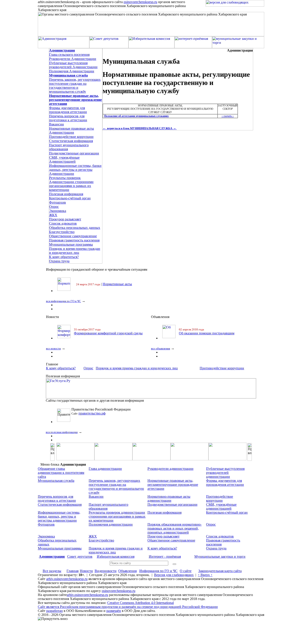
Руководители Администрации (72, 59)
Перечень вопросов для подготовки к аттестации (68, 118)
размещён (113, 611)
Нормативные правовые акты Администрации (71, 130)
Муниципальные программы (71, 244)
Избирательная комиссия (115, 556)
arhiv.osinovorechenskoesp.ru (67, 579)
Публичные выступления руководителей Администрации (73, 65)
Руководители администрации (170, 469)
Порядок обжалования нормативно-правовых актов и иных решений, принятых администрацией (174, 528)
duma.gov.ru (87, 413)
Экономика (57, 211)
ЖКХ (53, 215)
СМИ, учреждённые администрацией (221, 506)
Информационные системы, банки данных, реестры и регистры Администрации (75, 170)
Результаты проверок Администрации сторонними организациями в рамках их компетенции (71, 184)
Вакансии (56, 124)
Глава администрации (105, 469)
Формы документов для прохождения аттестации (68, 110)
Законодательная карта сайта (220, 571)
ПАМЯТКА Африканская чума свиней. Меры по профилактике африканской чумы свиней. (174, 284)
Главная (72, 571)
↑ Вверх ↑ (205, 575)
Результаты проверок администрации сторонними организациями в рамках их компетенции (117, 516)
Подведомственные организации (74, 153)
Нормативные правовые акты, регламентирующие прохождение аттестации (172, 484)
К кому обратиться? (64, 257)
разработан (54, 611)
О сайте (185, 571)
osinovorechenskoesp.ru (140, 2)
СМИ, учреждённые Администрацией (64, 159)
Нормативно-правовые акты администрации (168, 498)
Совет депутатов (79, 556)
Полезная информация (66, 194)
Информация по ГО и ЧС (158, 571)
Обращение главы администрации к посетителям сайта (61, 472)
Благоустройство (62, 232)
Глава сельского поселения (69, 54)
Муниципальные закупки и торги (219, 556)
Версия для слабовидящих (174, 575)
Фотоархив (57, 202)
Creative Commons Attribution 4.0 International (140, 603)
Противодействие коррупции (71, 137)
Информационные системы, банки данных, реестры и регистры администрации (59, 516)
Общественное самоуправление (73, 236)
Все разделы (52, 571)
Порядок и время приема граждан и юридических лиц (74, 251)
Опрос (54, 206)
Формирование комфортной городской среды (108, 333)
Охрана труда (59, 261)
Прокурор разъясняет (65, 219)
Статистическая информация (71, 141)
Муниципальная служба (56, 480)
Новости (86, 571)
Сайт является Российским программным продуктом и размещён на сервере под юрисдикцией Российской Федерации (128, 607)
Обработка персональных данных (74, 228)
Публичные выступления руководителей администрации (225, 472)
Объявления (127, 571)
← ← (140, 128)
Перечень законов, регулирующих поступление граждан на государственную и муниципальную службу (75, 85)
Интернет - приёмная (165, 556)
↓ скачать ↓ (228, 116)
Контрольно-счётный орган (70, 198)
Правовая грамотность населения (74, 240)
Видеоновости (106, 571)
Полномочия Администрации (71, 71)
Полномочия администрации (111, 524)
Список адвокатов (63, 223)
